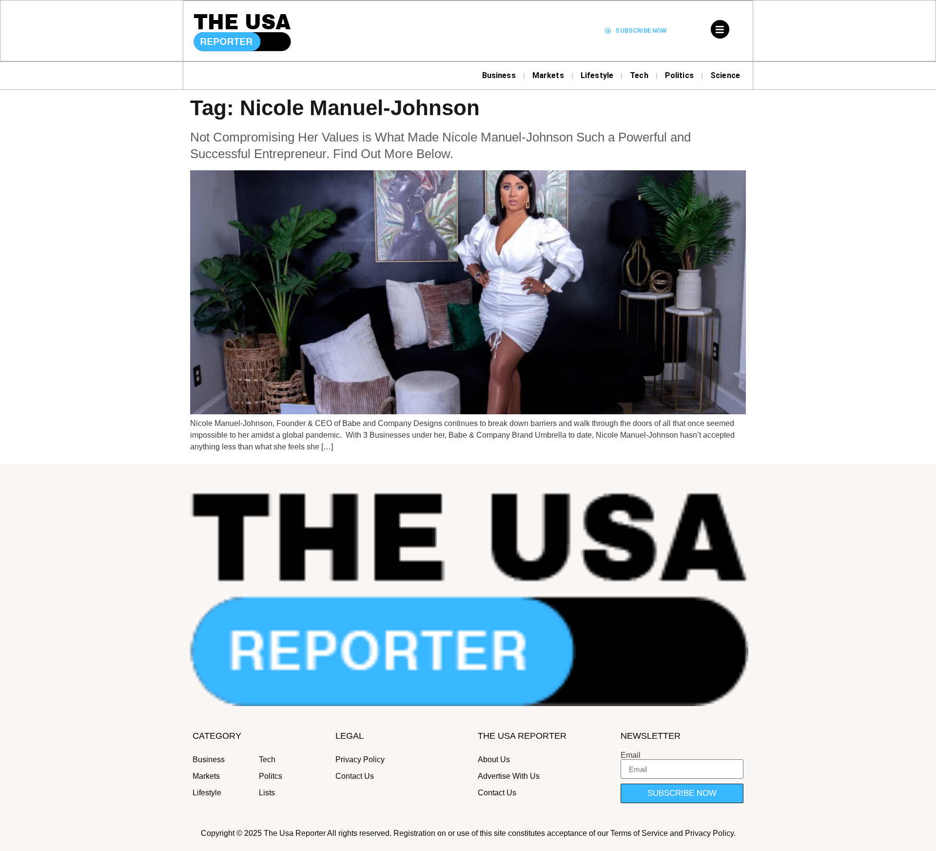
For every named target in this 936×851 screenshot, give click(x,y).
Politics (679, 75)
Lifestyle (597, 75)
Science (725, 75)
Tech (639, 75)
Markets (548, 75)
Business (499, 75)
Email (631, 755)
